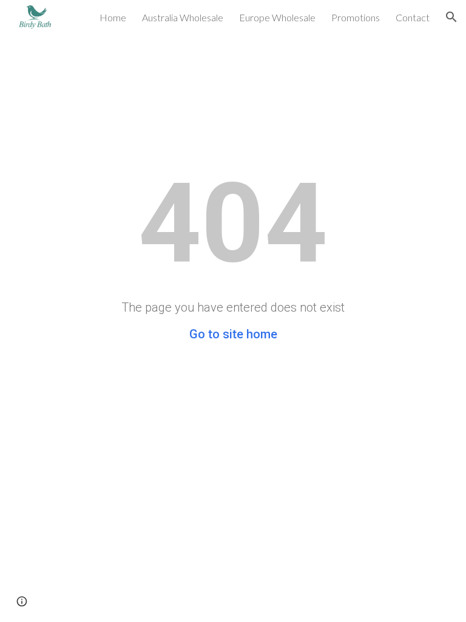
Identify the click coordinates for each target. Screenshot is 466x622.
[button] (451, 17)
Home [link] (113, 17)
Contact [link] (413, 17)
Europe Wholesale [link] (277, 17)
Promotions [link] (355, 17)
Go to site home (233, 334)
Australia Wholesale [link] (182, 17)
